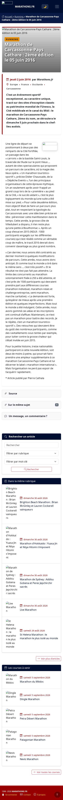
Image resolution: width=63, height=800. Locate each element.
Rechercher (33, 469)
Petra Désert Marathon (33, 718)
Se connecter (11, 794)
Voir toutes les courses (48, 772)
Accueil (9, 16)
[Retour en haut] (57, 795)
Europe (14, 84)
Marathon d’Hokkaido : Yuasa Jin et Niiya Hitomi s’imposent (38, 545)
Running (19, 16)
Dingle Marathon (30, 699)
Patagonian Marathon (32, 739)
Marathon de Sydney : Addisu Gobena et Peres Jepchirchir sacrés (37, 583)
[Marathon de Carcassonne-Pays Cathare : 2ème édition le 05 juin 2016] (49, 146)
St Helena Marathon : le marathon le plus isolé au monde (39, 636)
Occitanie (37, 84)
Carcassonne (13, 88)
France (25, 84)
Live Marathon (28, 609)
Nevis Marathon (29, 759)
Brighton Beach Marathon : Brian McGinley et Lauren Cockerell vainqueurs (39, 505)
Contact (27, 794)
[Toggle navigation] (57, 6)
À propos (41, 794)
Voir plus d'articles (50, 658)
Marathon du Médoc (32, 681)
